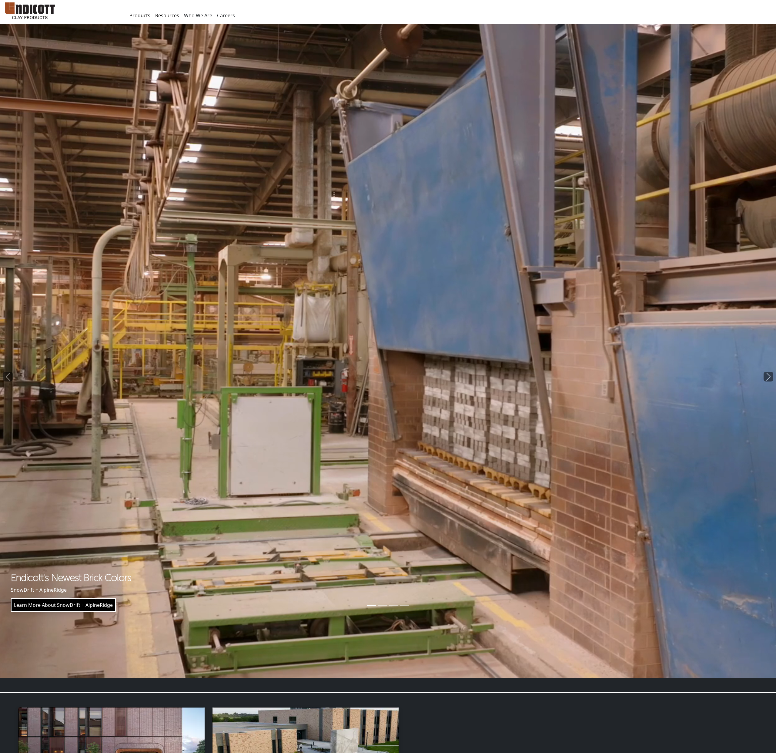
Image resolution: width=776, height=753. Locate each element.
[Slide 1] (371, 605)
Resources (167, 15)
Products (139, 15)
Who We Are (198, 15)
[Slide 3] (393, 605)
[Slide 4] (404, 605)
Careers (226, 15)
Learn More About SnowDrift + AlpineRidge (63, 605)
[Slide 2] (382, 605)
